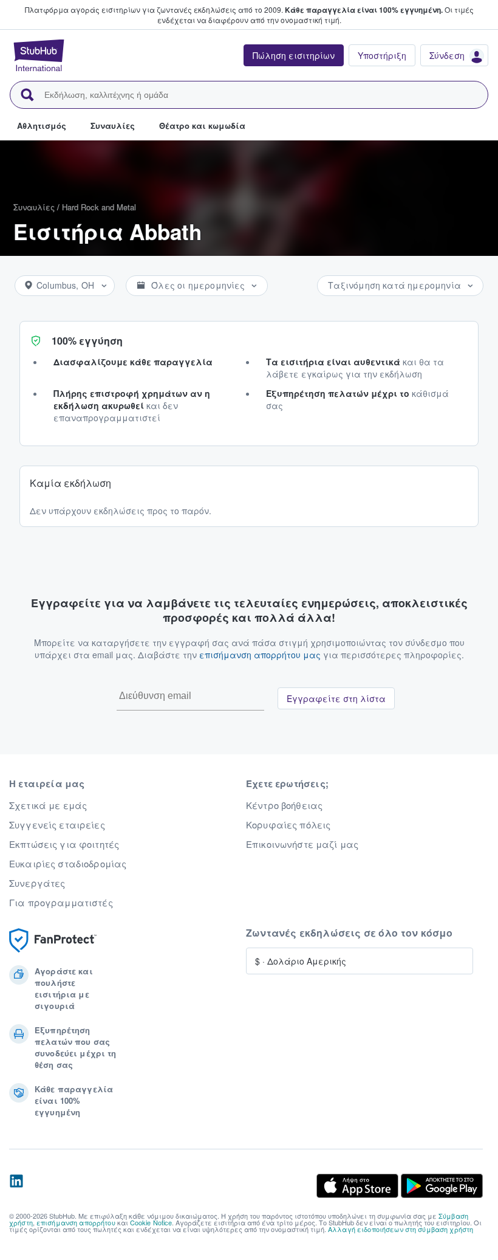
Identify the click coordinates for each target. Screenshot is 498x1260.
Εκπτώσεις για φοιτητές (64, 844)
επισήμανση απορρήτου (75, 1222)
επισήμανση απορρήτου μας (260, 655)
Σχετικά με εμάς (48, 805)
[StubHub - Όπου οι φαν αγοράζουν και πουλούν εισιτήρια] (39, 55)
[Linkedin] (16, 1186)
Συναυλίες (34, 207)
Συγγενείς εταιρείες (57, 825)
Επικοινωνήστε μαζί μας (302, 844)
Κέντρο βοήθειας (284, 805)
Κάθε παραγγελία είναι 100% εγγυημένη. (364, 9)
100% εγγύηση (87, 341)
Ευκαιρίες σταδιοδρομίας (67, 864)
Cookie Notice (151, 1222)
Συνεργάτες (37, 883)
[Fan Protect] (53, 940)
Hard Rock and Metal (99, 207)
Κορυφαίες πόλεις (288, 825)
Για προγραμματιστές (61, 902)
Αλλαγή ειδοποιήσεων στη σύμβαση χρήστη (400, 1229)
